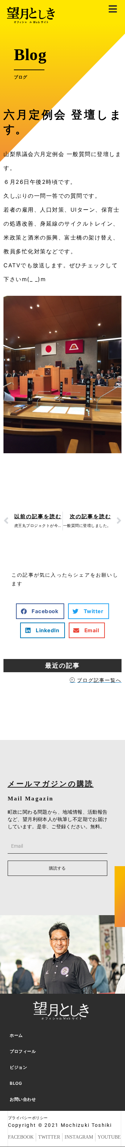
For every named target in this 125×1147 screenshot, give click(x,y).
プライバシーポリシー (28, 1117)
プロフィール (23, 1051)
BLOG (16, 1083)
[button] (40, 611)
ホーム (16, 1035)
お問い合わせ (23, 1099)
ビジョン (18, 1067)
